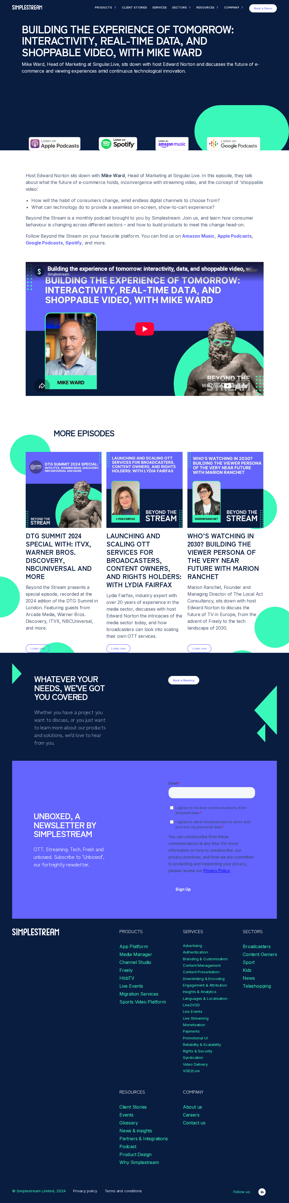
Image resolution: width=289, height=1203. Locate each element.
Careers (191, 1115)
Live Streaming (196, 1018)
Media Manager (135, 954)
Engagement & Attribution (205, 985)
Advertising (192, 945)
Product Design (135, 1154)
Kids (247, 970)
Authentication (195, 952)
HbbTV (126, 978)
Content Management (202, 965)
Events (126, 1115)
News (249, 978)
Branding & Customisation (205, 959)
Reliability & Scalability (202, 1044)
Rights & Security (197, 1051)
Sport (249, 962)
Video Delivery (195, 1064)
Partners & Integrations (143, 1138)
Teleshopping (257, 986)
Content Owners (260, 954)
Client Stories (133, 1107)
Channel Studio (135, 962)
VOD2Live (191, 1070)
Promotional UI (195, 1038)
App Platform (133, 946)
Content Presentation (201, 972)
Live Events (131, 986)
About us (192, 1107)
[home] (27, 7)
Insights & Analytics (199, 991)
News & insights (135, 1130)
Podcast (127, 1146)
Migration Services (138, 994)
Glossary (128, 1123)
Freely (126, 970)
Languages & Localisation (205, 998)
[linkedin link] (262, 1192)
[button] (106, 7)
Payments (191, 1031)
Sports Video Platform (142, 1002)
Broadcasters (257, 946)
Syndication (193, 1057)
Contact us (194, 1123)
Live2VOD (191, 1005)
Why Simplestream (139, 1162)
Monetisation (194, 1024)
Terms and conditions (123, 1191)
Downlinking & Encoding (204, 978)
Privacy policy (85, 1191)
